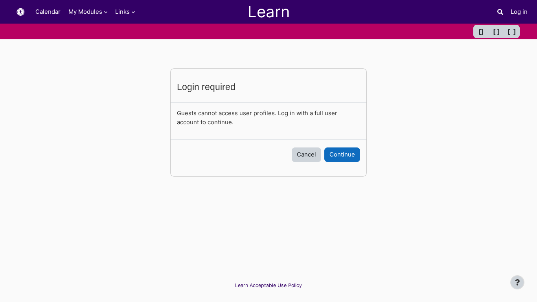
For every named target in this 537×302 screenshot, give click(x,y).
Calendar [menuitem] (48, 11)
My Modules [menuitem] (85, 11)
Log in (519, 11)
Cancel (306, 154)
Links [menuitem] (122, 11)
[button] (20, 12)
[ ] (496, 31)
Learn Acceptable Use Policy (268, 285)
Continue (342, 154)
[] (481, 31)
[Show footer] (517, 282)
